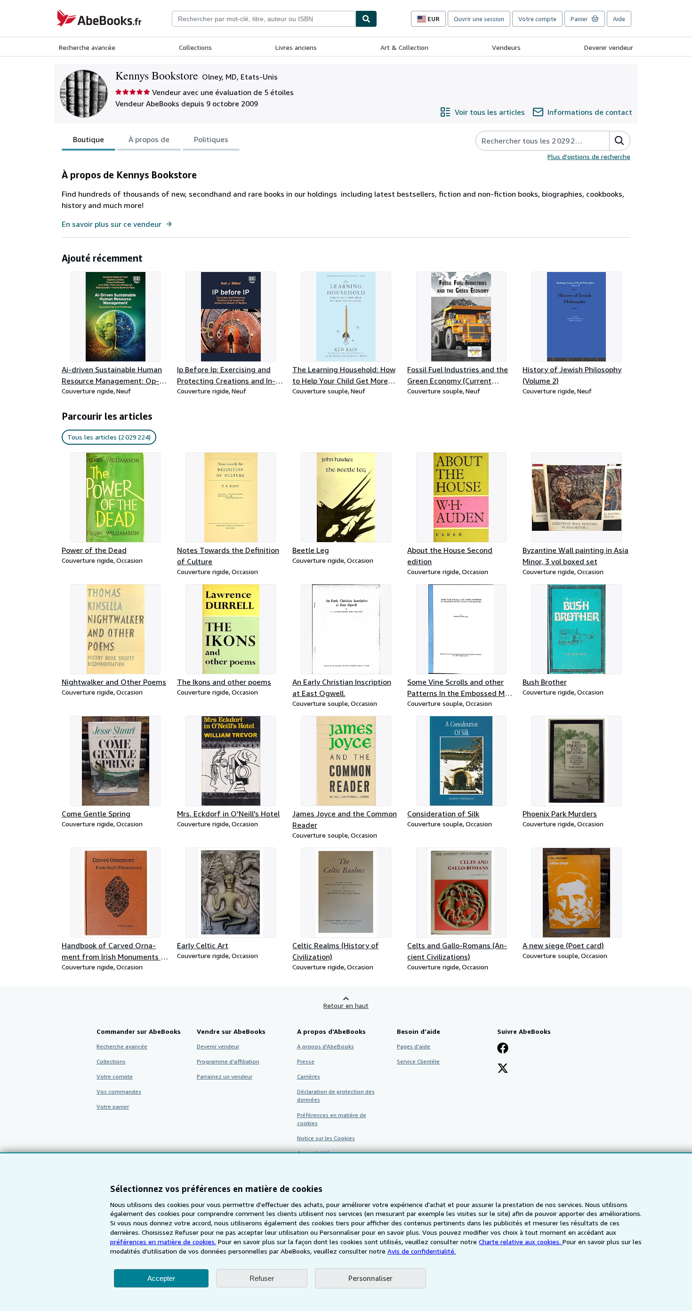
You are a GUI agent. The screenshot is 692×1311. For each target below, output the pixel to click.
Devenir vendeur (608, 47)
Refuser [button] (261, 1278)
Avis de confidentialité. (421, 1251)
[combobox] (263, 19)
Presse (305, 1061)
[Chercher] (366, 19)
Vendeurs (506, 47)
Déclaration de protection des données (336, 1095)
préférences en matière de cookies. (163, 1242)
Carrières (308, 1076)
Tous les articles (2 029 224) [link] (109, 437)
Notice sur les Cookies (326, 1138)
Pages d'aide (413, 1046)
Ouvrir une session (479, 19)
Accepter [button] (161, 1278)
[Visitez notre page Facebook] (502, 1049)
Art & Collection (404, 47)
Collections (195, 47)
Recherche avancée (87, 47)
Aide (619, 19)
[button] (619, 140)
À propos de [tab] (149, 139)
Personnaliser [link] (370, 1278)
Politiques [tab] (211, 139)
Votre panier (113, 1106)
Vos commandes (119, 1091)
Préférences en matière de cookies (331, 1119)
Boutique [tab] (88, 139)
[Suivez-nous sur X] (502, 1069)
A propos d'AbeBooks (325, 1046)
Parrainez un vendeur (224, 1076)
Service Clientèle (418, 1061)
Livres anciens (296, 47)
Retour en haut (346, 1005)
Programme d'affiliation (228, 1061)
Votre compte (537, 19)
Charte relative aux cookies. (521, 1242)
